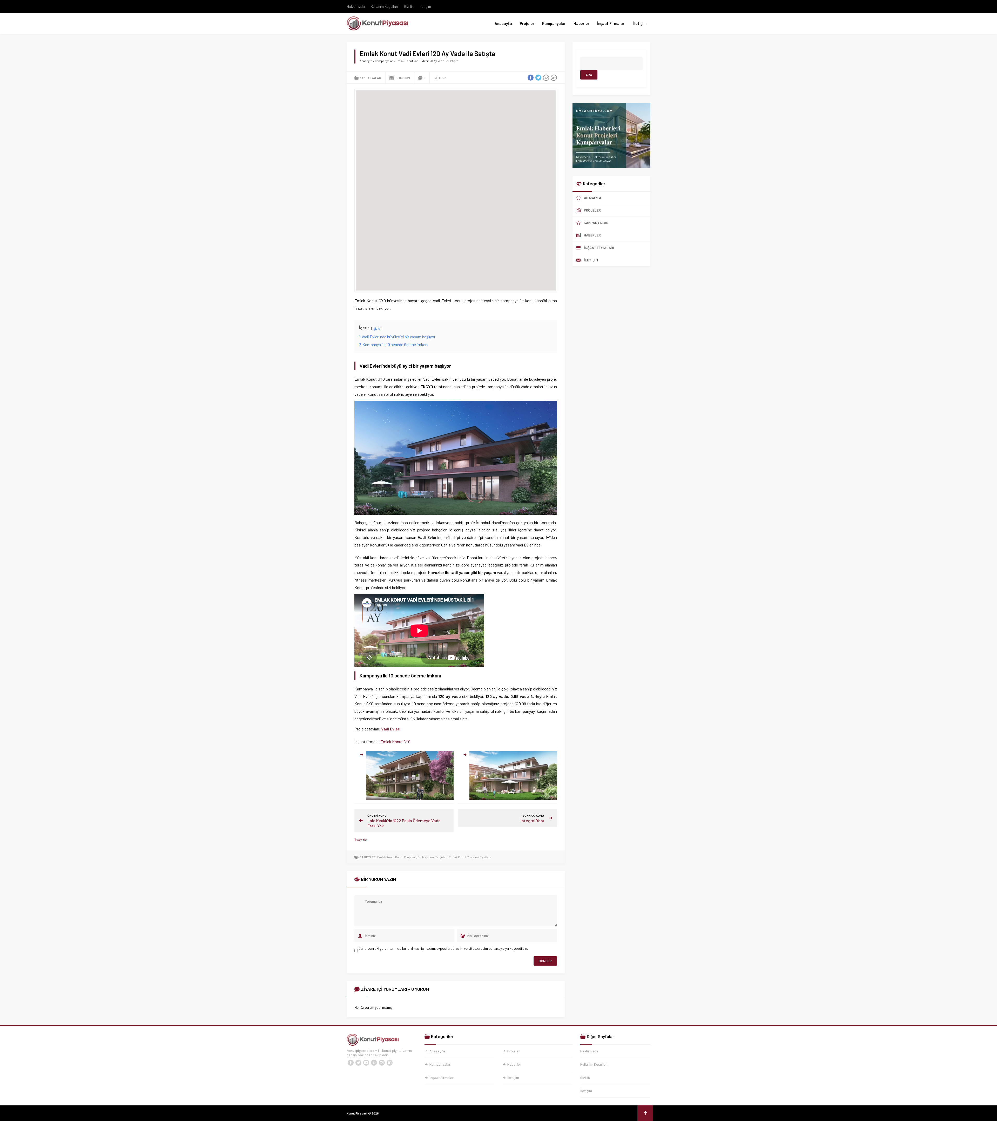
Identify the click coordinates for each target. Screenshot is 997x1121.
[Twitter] (358, 1063)
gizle (376, 328)
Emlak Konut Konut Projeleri (396, 857)
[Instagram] (382, 1063)
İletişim (425, 6)
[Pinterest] (374, 1063)
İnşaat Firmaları (611, 23)
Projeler (527, 23)
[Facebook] (350, 1063)
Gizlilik (409, 6)
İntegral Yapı (532, 820)
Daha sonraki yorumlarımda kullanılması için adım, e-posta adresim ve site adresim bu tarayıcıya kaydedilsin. (443, 948)
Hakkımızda (356, 6)
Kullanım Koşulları (384, 6)
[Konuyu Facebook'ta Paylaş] (530, 78)
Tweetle (360, 840)
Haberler (581, 23)
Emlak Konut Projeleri (432, 857)
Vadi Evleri (390, 728)
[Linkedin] (389, 1063)
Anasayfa (503, 23)
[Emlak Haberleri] (611, 165)
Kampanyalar (554, 23)
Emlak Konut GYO (395, 741)
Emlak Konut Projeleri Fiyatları (470, 857)
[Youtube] (366, 1063)
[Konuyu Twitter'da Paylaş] (538, 78)
